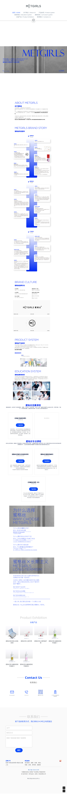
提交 (19, 750)
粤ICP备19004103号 (33, 770)
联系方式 (10, 733)
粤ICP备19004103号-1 (33, 778)
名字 (8, 728)
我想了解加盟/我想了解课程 (16, 738)
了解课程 (20, 425)
